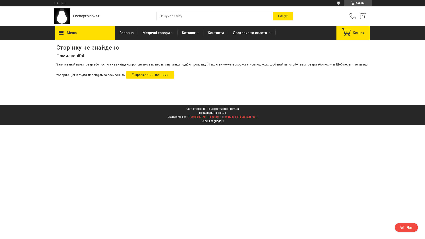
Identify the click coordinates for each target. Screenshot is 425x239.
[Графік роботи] (363, 16)
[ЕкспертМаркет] (62, 16)
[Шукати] (283, 16)
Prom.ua (234, 108)
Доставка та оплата (250, 33)
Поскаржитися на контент (205, 116)
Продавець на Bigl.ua (212, 112)
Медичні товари (156, 33)
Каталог (189, 33)
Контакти (216, 33)
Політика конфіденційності (240, 116)
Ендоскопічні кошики (150, 75)
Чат (410, 227)
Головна (127, 33)
